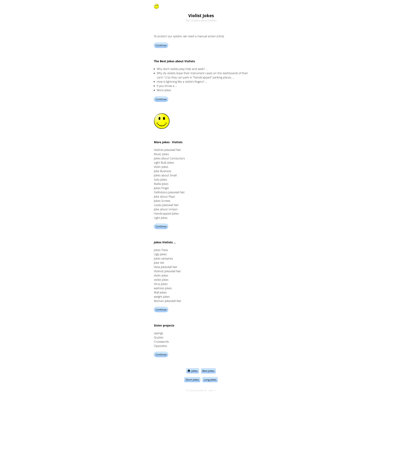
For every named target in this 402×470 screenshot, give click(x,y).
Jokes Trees (161, 250)
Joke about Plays (164, 196)
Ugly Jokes (160, 254)
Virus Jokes (161, 284)
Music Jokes (161, 154)
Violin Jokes (161, 167)
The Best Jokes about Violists (174, 61)
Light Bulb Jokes (164, 162)
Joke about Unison (166, 209)
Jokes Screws (162, 201)
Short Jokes (192, 379)
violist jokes (161, 280)
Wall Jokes (160, 292)
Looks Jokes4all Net (166, 205)
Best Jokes (208, 371)
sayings (158, 333)
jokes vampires (163, 258)
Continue (161, 45)
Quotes (158, 337)
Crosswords (161, 341)
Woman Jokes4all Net (167, 301)
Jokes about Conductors (169, 158)
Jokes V (212, 390)
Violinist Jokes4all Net (167, 150)
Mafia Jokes (161, 184)
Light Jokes (160, 218)
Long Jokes (210, 379)
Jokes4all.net (201, 390)
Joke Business (162, 171)
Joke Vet (159, 263)
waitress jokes (163, 288)
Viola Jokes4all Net (165, 267)
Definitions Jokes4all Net (169, 192)
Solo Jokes (160, 179)
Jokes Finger (161, 188)
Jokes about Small (165, 175)
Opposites (160, 346)
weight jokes (162, 297)
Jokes (194, 371)
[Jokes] (156, 6)
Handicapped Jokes (166, 213)
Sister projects (164, 325)
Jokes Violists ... (165, 242)
